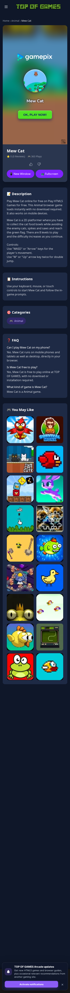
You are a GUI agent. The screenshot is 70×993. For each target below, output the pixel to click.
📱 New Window (20, 174)
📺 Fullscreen (49, 174)
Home (6, 20)
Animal (15, 20)
